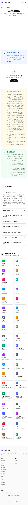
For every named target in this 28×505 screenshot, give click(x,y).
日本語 (24, 493)
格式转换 (3, 467)
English (2, 493)
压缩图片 (3, 460)
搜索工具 (3, 476)
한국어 (2, 495)
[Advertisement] (14, 33)
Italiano (12, 495)
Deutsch (20, 493)
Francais (15, 493)
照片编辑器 (3, 469)
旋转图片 (3, 471)
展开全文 (9, 61)
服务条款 (3, 484)
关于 (16, 460)
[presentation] (14, 76)
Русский (17, 495)
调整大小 (3, 463)
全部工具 (3, 474)
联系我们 (17, 463)
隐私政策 (3, 482)
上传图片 (14, 81)
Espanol (10, 493)
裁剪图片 (3, 465)
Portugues (7, 495)
